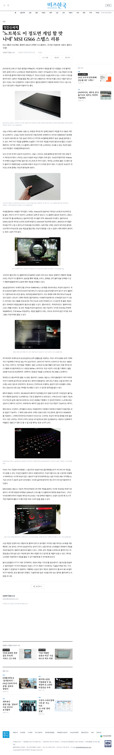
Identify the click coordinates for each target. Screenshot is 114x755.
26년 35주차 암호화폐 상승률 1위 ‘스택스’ (87, 77)
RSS (92, 732)
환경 (84, 13)
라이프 (97, 13)
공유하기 (39, 586)
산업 (30, 13)
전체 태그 (98, 732)
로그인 (108, 5)
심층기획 (22, 13)
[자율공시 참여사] (108, 743)
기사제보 (30, 732)
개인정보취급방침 (49, 732)
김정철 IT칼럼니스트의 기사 (11, 645)
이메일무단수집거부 (62, 732)
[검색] (8, 5)
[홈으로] (6, 734)
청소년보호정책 (74, 732)
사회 (77, 13)
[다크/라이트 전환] (4, 5)
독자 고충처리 (38, 732)
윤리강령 (22, 732)
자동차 (70, 13)
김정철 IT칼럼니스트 (9, 52)
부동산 (43, 13)
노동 (57, 13)
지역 (90, 13)
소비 (63, 13)
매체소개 (15, 732)
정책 (50, 13)
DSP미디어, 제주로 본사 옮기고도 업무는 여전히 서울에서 (88, 95)
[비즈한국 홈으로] (57, 5)
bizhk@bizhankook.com (83, 747)
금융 (36, 13)
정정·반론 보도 (85, 732)
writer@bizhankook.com (10, 599)
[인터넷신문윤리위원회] (105, 736)
